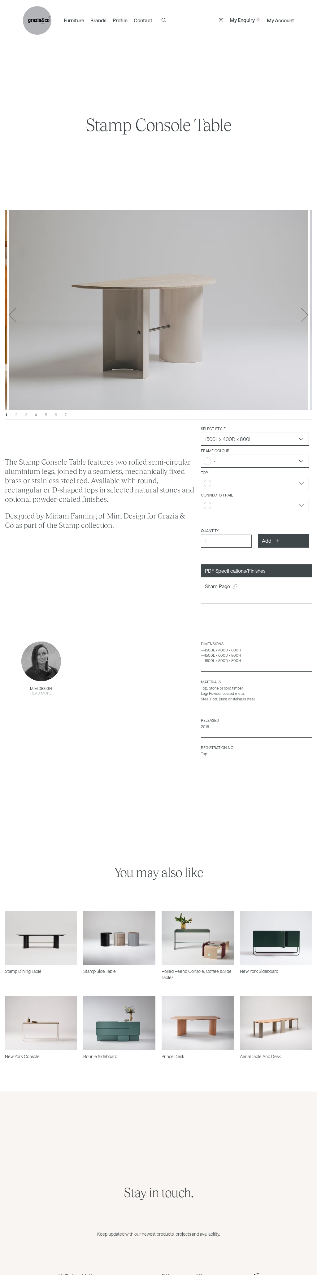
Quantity (210, 530)
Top (204, 472)
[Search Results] (163, 20)
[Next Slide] (304, 315)
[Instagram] (221, 20)
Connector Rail (217, 495)
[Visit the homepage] (37, 20)
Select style (213, 428)
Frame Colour (215, 450)
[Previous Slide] (12, 315)
